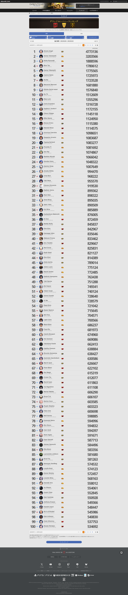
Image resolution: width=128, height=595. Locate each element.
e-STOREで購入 (64, 556)
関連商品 (52, 556)
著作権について (49, 570)
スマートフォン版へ (64, 548)
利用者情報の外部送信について (86, 570)
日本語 (115, 1)
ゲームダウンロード (76, 556)
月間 (81, 33)
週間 (47, 33)
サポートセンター (65, 570)
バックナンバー (93, 37)
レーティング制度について (41, 570)
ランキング (33, 13)
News (42, 567)
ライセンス (71, 570)
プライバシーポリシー (57, 570)
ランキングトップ (64, 542)
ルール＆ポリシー (77, 570)
